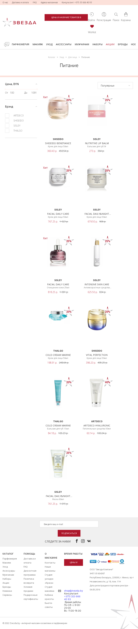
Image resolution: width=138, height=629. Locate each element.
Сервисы (7, 594)
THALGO (17, 130)
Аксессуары (63, 44)
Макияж (37, 44)
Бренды (123, 44)
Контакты (50, 562)
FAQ (35, 2)
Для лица (72, 57)
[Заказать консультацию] (6, 44)
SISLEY (16, 125)
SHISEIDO (18, 120)
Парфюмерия (20, 44)
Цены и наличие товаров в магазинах (66, 18)
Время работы (73, 553)
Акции (110, 44)
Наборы (97, 44)
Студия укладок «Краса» (49, 578)
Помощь (29, 553)
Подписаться (69, 533)
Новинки (7, 590)
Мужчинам (82, 44)
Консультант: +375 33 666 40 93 (77, 2)
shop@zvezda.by (73, 590)
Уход (49, 44)
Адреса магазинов (49, 2)
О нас (5, 2)
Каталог (51, 57)
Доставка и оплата (20, 2)
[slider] (5, 89)
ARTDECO (18, 115)
